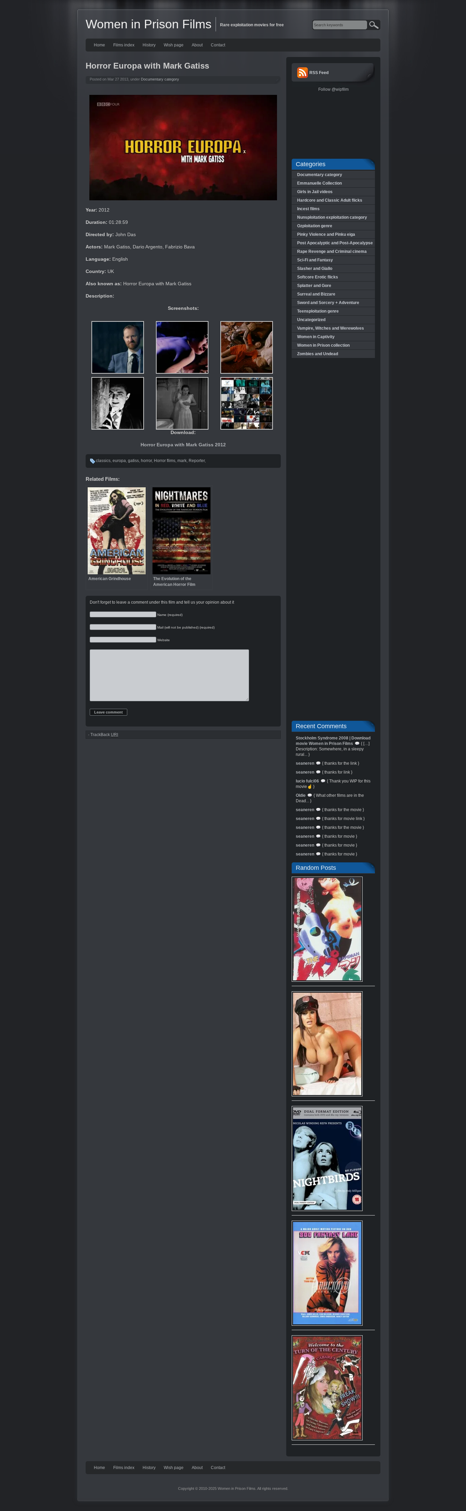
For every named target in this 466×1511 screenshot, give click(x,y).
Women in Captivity (316, 336)
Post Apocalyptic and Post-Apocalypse (335, 243)
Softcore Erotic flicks (317, 277)
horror (146, 460)
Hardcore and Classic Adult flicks (329, 200)
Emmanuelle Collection (319, 183)
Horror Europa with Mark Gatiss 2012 (183, 444)
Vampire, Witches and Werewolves (330, 328)
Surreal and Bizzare (316, 294)
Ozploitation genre (314, 226)
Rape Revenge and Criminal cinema (332, 251)
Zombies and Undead (317, 353)
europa (119, 460)
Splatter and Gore (314, 285)
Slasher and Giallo (314, 268)
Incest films (308, 208)
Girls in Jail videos (315, 191)
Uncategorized (311, 319)
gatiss (133, 460)
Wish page (174, 45)
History (149, 45)
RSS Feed (319, 72)
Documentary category (160, 79)
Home (99, 45)
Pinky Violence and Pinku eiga (326, 234)
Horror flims (164, 460)
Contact (218, 45)
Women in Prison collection (323, 345)
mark (182, 460)
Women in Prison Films (149, 24)
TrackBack (104, 734)
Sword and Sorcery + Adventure (328, 302)
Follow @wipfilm (333, 89)
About (197, 45)
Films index (123, 45)
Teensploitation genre (318, 311)
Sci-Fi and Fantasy (315, 260)
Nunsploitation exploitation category (332, 217)
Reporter (197, 460)
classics (103, 460)
